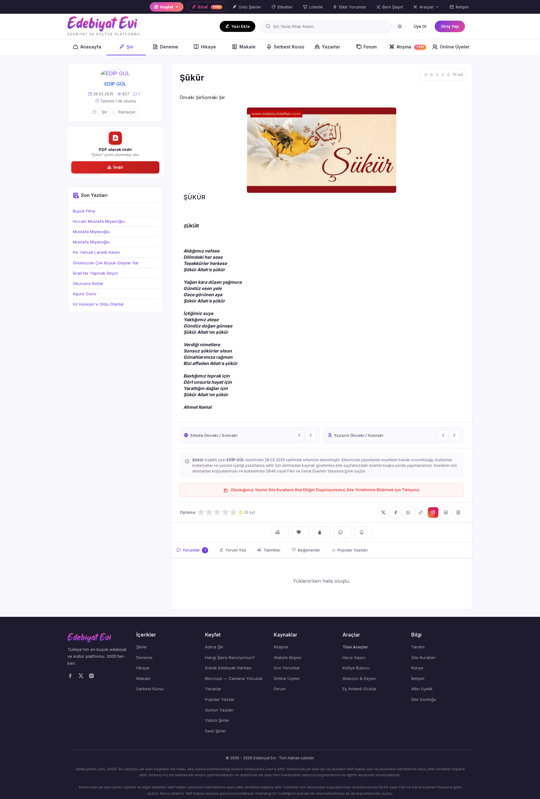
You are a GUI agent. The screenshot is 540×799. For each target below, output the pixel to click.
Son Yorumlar (287, 667)
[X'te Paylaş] (383, 512)
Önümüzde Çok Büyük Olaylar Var (106, 262)
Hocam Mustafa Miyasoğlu (99, 221)
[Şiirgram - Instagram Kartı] (433, 512)
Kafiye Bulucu (355, 667)
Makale (247, 46)
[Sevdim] (301, 532)
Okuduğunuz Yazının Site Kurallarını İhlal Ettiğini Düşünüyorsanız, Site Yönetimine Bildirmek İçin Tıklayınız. (325, 489)
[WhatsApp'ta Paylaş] (408, 512)
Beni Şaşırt (392, 6)
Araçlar (426, 6)
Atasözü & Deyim (359, 678)
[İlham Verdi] (363, 532)
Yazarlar (331, 46)
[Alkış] (280, 532)
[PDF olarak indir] (458, 512)
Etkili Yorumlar (352, 6)
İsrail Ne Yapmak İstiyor (95, 273)
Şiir (130, 46)
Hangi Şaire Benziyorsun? (230, 657)
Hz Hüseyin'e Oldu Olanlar (98, 304)
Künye (417, 667)
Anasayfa (90, 46)
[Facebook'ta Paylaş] (395, 512)
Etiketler (285, 6)
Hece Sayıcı (354, 657)
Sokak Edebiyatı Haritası (228, 667)
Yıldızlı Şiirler (217, 720)
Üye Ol (420, 26)
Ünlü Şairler (250, 6)
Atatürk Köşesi (288, 657)
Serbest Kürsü (289, 46)
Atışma (410, 46)
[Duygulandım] (342, 532)
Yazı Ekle (240, 26)
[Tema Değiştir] (399, 26)
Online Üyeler (454, 46)
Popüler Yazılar (219, 699)
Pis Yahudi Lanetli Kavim (96, 252)
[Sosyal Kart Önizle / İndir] (445, 512)
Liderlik (316, 6)
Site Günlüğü (423, 699)
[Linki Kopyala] (420, 512)
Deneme (169, 46)
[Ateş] (321, 532)
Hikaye (208, 46)
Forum (370, 46)
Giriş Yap (450, 26)
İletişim (462, 6)
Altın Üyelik (421, 688)
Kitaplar (281, 646)
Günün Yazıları (219, 709)
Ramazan (126, 112)
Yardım (418, 646)
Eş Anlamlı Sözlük (359, 688)
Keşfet (166, 6)
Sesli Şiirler (215, 730)
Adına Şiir (214, 646)
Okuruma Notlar (88, 283)
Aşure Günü (84, 293)
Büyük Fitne (84, 210)
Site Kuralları (423, 657)
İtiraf (209, 6)
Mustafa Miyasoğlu (91, 231)
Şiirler (141, 646)
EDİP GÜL (115, 84)
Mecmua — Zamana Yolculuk (233, 678)
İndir (118, 167)
